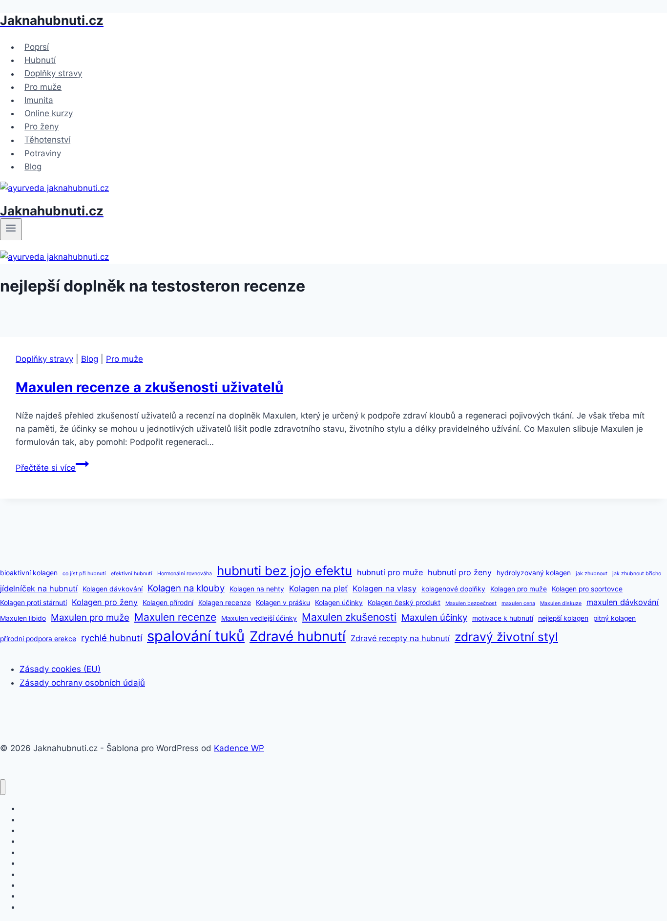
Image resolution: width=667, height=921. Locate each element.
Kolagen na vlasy (385, 588)
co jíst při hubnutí (84, 573)
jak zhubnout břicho (636, 573)
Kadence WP (239, 748)
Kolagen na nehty (256, 589)
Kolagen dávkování (113, 589)
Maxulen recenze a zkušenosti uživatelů (149, 387)
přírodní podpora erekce (38, 639)
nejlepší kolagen (563, 618)
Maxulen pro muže (90, 617)
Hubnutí (40, 60)
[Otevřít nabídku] (11, 229)
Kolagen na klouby (186, 588)
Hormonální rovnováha (184, 573)
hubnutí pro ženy (460, 572)
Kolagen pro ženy (105, 602)
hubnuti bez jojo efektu (284, 570)
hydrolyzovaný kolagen (534, 573)
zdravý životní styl (506, 636)
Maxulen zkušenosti (349, 617)
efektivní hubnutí (131, 573)
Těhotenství (47, 140)
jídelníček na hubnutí (39, 588)
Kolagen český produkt (404, 603)
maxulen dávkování (622, 602)
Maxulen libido (23, 618)
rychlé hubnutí (111, 637)
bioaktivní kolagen (29, 573)
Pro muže (43, 87)
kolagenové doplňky (453, 589)
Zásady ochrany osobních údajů (82, 683)
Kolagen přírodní (168, 603)
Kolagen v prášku (283, 603)
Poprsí (36, 47)
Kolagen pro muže (518, 589)
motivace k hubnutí (502, 618)
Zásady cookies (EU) (60, 669)
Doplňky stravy (53, 74)
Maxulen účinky (434, 617)
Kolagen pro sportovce (587, 589)
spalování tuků (196, 636)
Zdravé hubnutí (298, 636)
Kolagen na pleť (318, 588)
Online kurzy (48, 113)
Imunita (38, 100)
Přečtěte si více (52, 468)
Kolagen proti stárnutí (33, 603)
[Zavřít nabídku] (2, 787)
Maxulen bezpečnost (471, 603)
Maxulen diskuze (561, 603)
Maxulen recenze (175, 617)
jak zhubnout (591, 573)
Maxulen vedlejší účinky (259, 618)
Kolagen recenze (224, 603)
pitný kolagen (614, 618)
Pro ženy (41, 126)
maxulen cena (518, 603)
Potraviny (42, 153)
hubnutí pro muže (390, 572)
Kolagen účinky (339, 603)
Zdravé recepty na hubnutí (400, 638)
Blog (33, 166)
